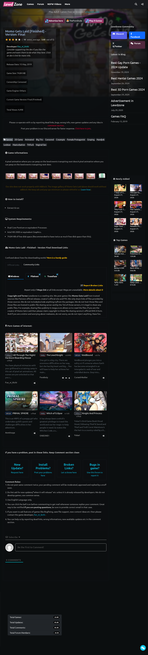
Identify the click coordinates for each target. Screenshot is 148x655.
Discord (120, 33)
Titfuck (30, 144)
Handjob (100, 139)
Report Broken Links (93, 285)
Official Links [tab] (13, 265)
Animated (29, 139)
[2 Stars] (9, 39)
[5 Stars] (19, 39)
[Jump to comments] (143, 648)
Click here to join (83, 128)
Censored (49, 139)
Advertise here (54, 21)
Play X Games (93, 21)
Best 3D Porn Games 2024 (128, 89)
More (67, 4)
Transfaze (52, 276)
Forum (40, 4)
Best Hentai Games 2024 (127, 78)
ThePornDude (75, 20)
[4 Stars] (16, 39)
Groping (91, 139)
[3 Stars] (13, 39)
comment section (56, 125)
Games (30, 4)
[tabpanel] (56, 275)
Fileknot (34, 276)
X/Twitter (117, 46)
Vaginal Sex (41, 144)
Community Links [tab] (31, 264)
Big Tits (39, 139)
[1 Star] (6, 39)
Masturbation (19, 144)
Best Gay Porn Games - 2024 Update (125, 65)
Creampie (60, 139)
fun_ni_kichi (23, 46)
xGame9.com (92, 11)
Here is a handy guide (57, 257)
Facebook (135, 36)
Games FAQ (118, 116)
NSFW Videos (54, 4)
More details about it (93, 289)
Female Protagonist (76, 139)
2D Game (19, 139)
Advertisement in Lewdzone (122, 103)
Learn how (85, 189)
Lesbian (7, 144)
